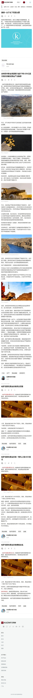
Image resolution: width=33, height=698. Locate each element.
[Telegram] (8, 16)
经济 (19, 443)
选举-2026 (6, 7)
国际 (2, 648)
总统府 (12, 7)
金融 (24, 443)
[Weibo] (13, 626)
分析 (2, 642)
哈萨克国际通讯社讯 (8, 394)
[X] (15, 16)
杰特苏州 (22, 373)
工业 (3, 373)
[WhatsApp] (5, 16)
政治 (2, 639)
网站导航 (3, 680)
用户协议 (3, 658)
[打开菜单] (30, 2)
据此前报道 (4, 591)
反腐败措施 (4, 667)
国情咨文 (23, 7)
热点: (2, 6)
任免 (16, 7)
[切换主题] (25, 2)
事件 (19, 7)
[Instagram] (2, 16)
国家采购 (3, 670)
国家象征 (3, 664)
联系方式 (3, 683)
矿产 (8, 373)
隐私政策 (3, 661)
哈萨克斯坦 (12, 443)
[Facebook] (11, 16)
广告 (2, 686)
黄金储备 (4, 60)
